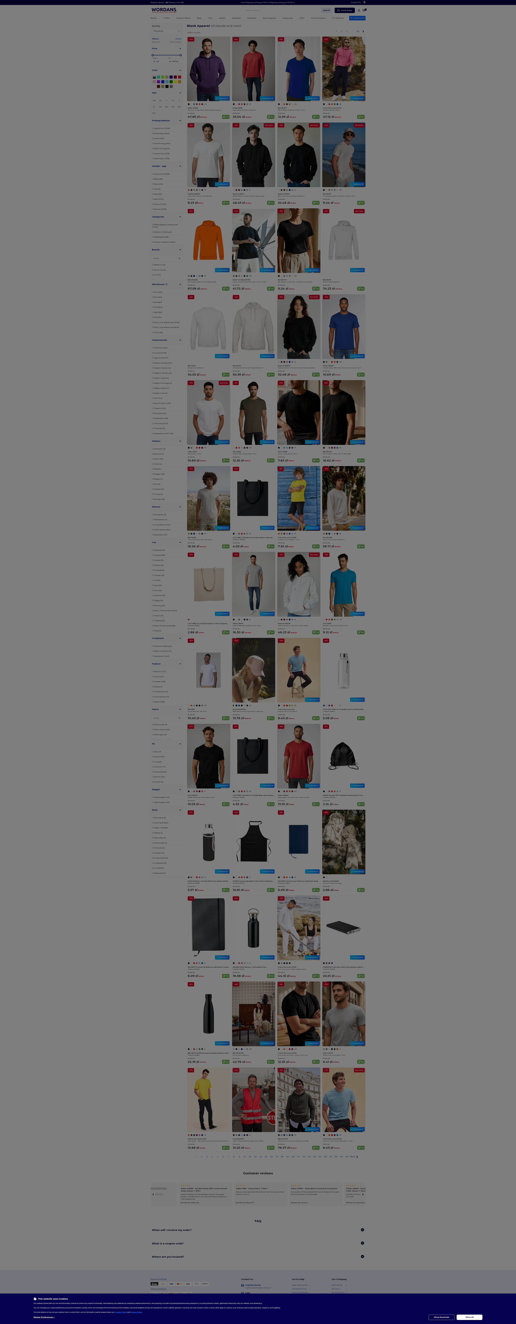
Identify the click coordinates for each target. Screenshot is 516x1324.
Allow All (469, 1317)
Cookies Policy (121, 1312)
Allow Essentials (441, 1317)
